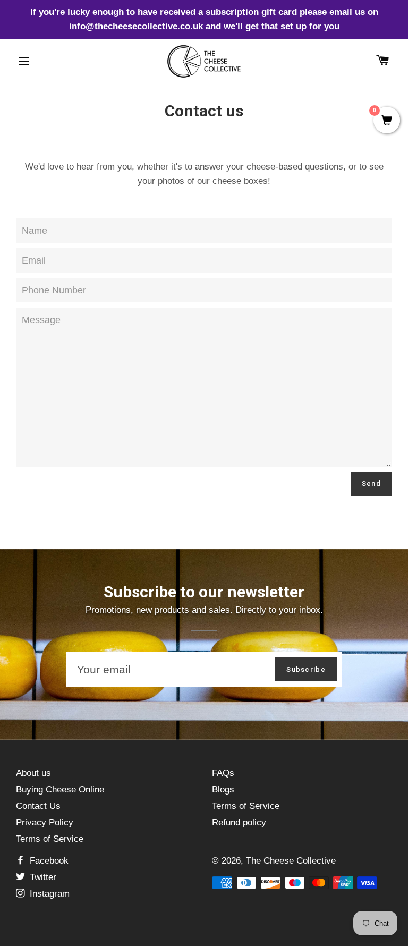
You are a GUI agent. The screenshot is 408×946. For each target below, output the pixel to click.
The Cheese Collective (291, 861)
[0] (386, 121)
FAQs (223, 773)
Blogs (223, 789)
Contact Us (38, 806)
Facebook (48, 861)
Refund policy (239, 822)
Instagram (48, 894)
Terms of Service (49, 839)
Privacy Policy (44, 822)
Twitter (41, 877)
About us (33, 773)
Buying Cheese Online (60, 789)
